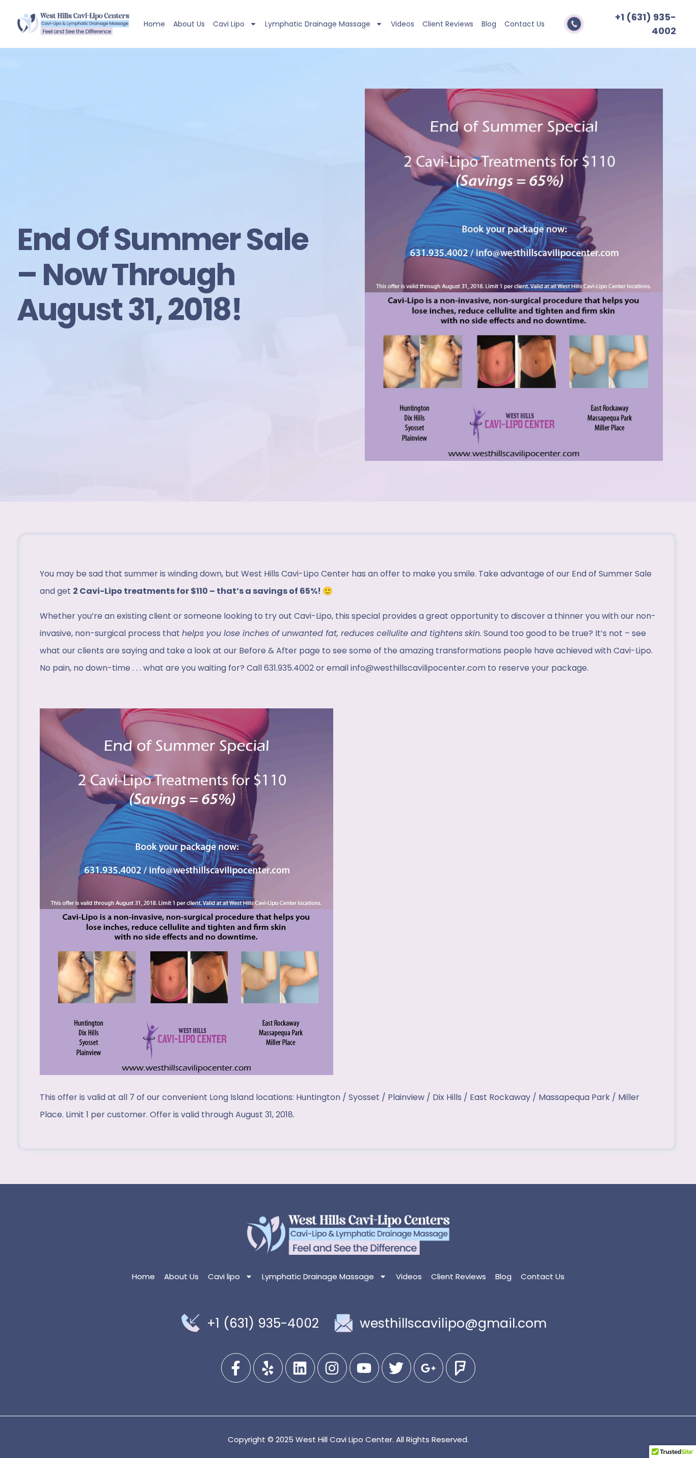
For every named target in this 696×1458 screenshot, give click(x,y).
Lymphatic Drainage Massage (317, 24)
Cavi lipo (229, 24)
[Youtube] (364, 1368)
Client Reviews (447, 24)
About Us (189, 24)
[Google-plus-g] (428, 1368)
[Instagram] (332, 1368)
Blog (488, 24)
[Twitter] (396, 1368)
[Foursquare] (460, 1368)
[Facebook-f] (236, 1368)
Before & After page (279, 650)
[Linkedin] (300, 1368)
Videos (402, 24)
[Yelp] (268, 1368)
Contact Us (524, 24)
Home (154, 24)
